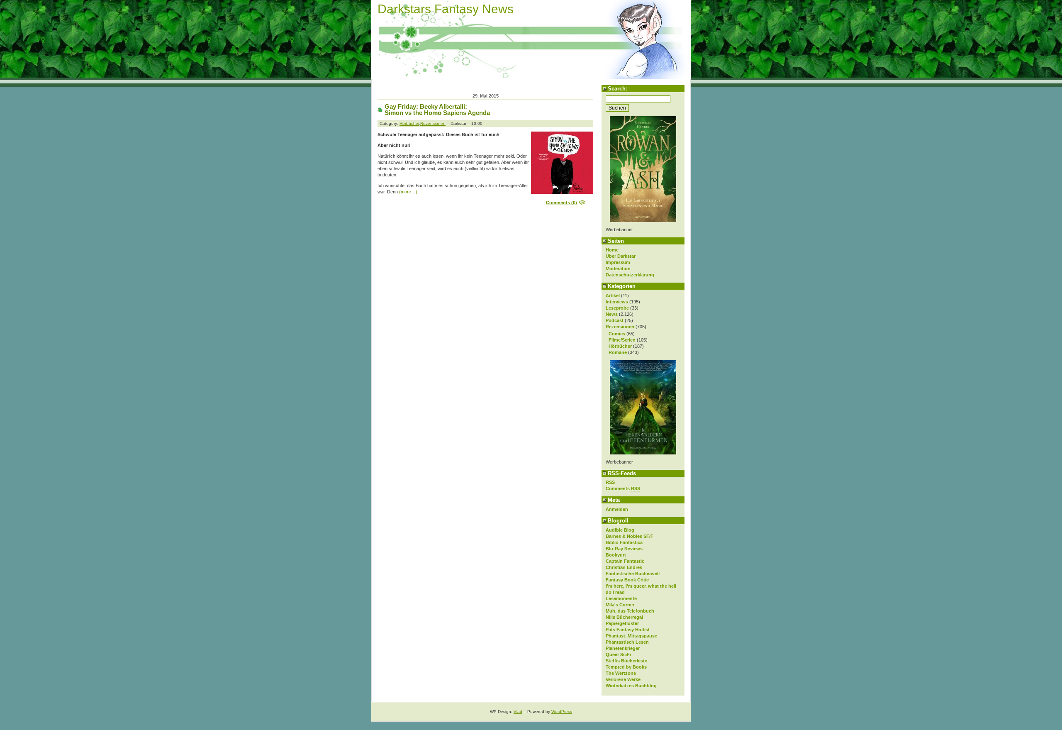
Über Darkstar (621, 256)
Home (612, 249)
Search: (617, 88)
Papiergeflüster (622, 623)
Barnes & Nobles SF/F (629, 536)
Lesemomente (621, 598)
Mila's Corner (620, 604)
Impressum (618, 262)
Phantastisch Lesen (627, 642)
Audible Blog (620, 529)
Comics (617, 333)
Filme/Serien (622, 339)
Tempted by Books (626, 666)
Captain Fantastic (625, 561)
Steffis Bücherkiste (626, 660)
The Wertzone (621, 673)
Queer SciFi (618, 654)
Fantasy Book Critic (627, 579)
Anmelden (617, 509)
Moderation (618, 268)
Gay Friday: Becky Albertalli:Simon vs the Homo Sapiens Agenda (437, 109)
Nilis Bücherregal (624, 617)
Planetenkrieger (623, 648)
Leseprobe (617, 307)
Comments (623, 488)
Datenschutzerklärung (630, 274)
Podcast (615, 320)
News (612, 314)
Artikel (613, 295)
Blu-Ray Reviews (624, 548)
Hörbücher (620, 346)
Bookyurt (616, 554)
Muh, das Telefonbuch (630, 610)
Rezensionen (620, 326)
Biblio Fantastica (624, 542)
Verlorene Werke (623, 679)
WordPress (561, 711)
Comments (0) (561, 202)
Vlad (518, 711)
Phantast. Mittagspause (631, 635)
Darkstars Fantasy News (446, 9)
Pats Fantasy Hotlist (628, 629)
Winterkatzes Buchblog (631, 685)
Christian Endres (624, 567)
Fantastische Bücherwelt (633, 573)
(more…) (408, 191)
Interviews (617, 301)
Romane (618, 352)
